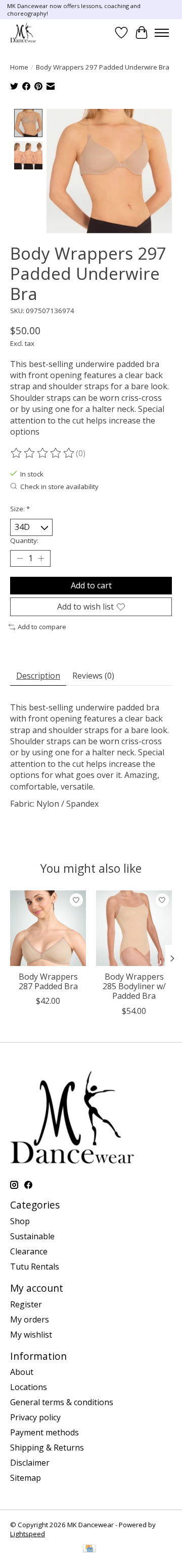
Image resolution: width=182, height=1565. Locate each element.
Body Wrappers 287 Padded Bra (48, 981)
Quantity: (24, 540)
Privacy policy (35, 1417)
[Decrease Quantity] (19, 558)
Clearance (29, 1251)
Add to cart (91, 585)
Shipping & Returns (47, 1447)
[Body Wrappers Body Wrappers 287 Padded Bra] (48, 928)
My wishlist (31, 1334)
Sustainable (32, 1236)
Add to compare (42, 626)
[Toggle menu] (162, 33)
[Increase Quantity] (41, 558)
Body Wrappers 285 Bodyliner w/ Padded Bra (134, 986)
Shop (20, 1221)
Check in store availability (59, 486)
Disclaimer (30, 1462)
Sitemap (25, 1477)
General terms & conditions (61, 1402)
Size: (20, 508)
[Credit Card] (89, 1549)
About (21, 1371)
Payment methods (44, 1432)
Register (26, 1304)
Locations (28, 1387)
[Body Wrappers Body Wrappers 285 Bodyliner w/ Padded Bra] (134, 928)
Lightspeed (27, 1533)
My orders (29, 1319)
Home (19, 67)
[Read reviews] (43, 453)
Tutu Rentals (34, 1266)
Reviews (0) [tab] (93, 675)
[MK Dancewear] (23, 32)
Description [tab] (38, 675)
